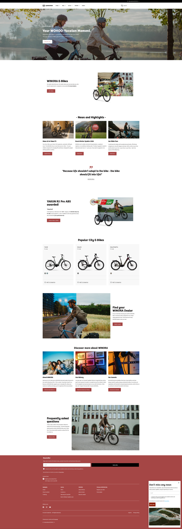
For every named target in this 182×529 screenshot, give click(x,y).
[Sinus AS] (91, 262)
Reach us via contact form (51, 479)
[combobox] (130, 5)
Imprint (130, 512)
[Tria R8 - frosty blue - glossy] (47, 273)
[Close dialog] (179, 482)
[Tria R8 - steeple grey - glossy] (45, 273)
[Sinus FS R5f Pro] (124, 262)
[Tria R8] (58, 262)
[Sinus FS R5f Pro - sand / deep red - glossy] (111, 273)
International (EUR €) (133, 1)
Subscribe (115, 465)
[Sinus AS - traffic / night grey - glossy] (78, 273)
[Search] (122, 5)
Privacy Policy (136, 512)
